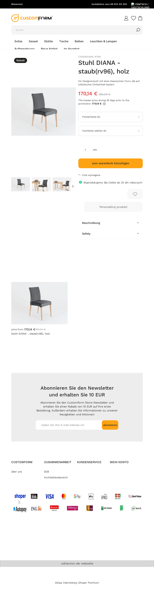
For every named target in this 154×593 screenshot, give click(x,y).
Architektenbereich (56, 477)
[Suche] (138, 30)
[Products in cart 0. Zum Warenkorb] (141, 18)
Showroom (17, 4)
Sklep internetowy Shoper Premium (77, 582)
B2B (46, 471)
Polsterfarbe (91, 117)
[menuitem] (18, 41)
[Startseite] (32, 18)
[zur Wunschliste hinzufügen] (135, 194)
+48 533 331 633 (118, 4)
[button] (73, 186)
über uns (16, 471)
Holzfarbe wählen (94, 131)
